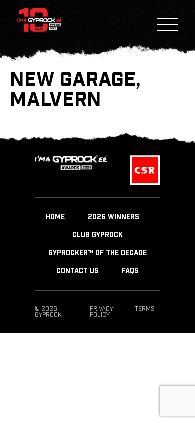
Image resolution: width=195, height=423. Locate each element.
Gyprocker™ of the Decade (97, 253)
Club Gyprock (97, 235)
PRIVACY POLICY (102, 312)
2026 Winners (114, 217)
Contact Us (77, 271)
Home (55, 217)
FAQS (130, 271)
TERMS (145, 309)
